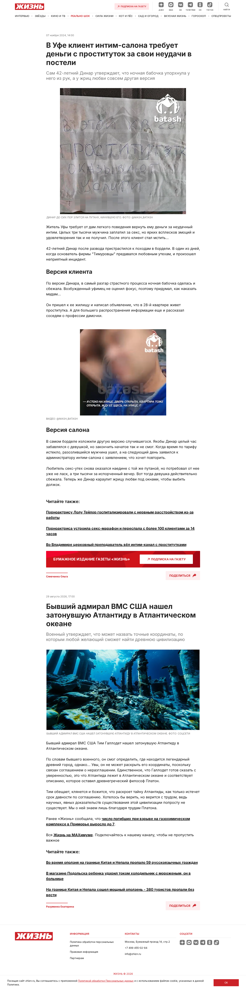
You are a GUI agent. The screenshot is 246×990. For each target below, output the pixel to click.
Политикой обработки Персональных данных (106, 980)
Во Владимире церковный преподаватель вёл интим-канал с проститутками (116, 544)
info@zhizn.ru (133, 953)
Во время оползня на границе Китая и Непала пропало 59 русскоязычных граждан (122, 862)
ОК (226, 982)
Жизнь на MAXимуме (73, 835)
